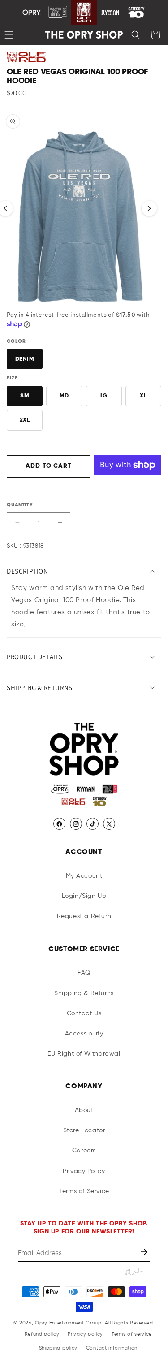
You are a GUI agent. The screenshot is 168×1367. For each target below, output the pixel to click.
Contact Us (84, 1013)
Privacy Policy (84, 1171)
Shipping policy (58, 1347)
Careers (84, 1150)
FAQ (84, 973)
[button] (136, 35)
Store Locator (84, 1130)
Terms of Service (84, 1191)
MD (64, 396)
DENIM (24, 359)
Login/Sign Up (84, 896)
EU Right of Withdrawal (83, 1054)
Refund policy (42, 1334)
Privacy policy (85, 1334)
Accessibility (84, 1034)
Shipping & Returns (84, 993)
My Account (84, 876)
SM (24, 396)
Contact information (112, 1347)
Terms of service (132, 1334)
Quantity (20, 504)
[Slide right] (149, 208)
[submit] (145, 1253)
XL (143, 396)
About (84, 1110)
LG (104, 396)
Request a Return (84, 916)
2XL (25, 420)
